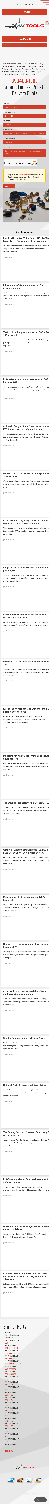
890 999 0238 (10, 1374)
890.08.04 (9, 1400)
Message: (7, 147)
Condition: (7, 129)
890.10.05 (9, 1415)
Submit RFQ (9, 186)
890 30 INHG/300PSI (13, 1363)
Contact (44, 1493)
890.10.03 (9, 1410)
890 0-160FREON (12, 1348)
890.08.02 (9, 1395)
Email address (9, 138)
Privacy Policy (24, 175)
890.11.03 (9, 1426)
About (42, 1496)
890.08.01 (9, 1389)
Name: (6, 103)
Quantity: (7, 121)
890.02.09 (9, 1384)
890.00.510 (9, 1379)
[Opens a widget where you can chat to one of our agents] (40, 1500)
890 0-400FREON (12, 1353)
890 (6, 1343)
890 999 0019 (10, 1369)
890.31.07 (9, 1436)
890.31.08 (9, 1442)
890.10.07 (9, 1421)
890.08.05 (9, 1405)
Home (35, 1493)
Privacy (32, 1500)
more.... (10, 1450)
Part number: (9, 112)
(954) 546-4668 (26, 4)
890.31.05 (9, 1431)
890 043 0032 (10, 1358)
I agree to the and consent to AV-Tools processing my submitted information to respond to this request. (25, 177)
